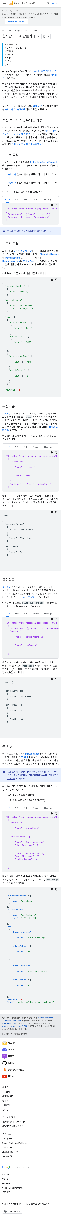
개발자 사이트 (8, 1096)
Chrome (6, 1179)
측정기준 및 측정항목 (15, 109)
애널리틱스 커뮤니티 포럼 (12, 1126)
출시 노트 (6, 1101)
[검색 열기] (48, 3)
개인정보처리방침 (16, 1204)
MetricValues (29, 261)
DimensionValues (11, 261)
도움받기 (6, 1105)
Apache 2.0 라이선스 (10, 1023)
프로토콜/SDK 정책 (10, 1152)
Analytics (31, 3)
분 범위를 (11, 778)
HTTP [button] (7, 199)
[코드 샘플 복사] (56, 205)
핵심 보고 (37, 106)
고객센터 (6, 1092)
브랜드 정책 (7, 1156)
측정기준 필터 (9, 134)
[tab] (7, 199)
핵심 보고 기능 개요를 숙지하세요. (28, 144)
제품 (9, 30)
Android (5, 1174)
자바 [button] (17, 199)
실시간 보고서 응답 (22, 251)
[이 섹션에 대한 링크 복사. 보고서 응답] (21, 244)
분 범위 (24, 757)
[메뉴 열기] (4, 3)
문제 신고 (6, 1110)
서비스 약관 (7, 1147)
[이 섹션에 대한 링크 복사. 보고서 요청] (21, 155)
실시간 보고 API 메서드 (45, 71)
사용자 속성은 (23, 134)
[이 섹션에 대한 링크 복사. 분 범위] (15, 747)
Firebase (6, 1183)
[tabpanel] (30, 214)
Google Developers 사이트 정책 (15, 1026)
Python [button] (35, 199)
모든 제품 (6, 1192)
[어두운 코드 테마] (52, 205)
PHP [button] (25, 199)
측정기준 (12, 174)
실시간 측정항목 (28, 597)
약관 (4, 1204)
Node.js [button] (48, 199)
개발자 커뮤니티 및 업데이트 (14, 1122)
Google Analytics (22, 30)
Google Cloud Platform (12, 1188)
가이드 (35, 30)
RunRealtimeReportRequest (43, 162)
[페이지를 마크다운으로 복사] (44, 36)
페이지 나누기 (51, 130)
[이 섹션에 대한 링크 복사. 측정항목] (17, 580)
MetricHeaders (12, 257)
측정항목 (12, 183)
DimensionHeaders (49, 254)
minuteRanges (32, 753)
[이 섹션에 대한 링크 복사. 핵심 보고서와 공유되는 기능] (45, 120)
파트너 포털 (7, 1138)
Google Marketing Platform (14, 1143)
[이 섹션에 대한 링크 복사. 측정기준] (17, 406)
